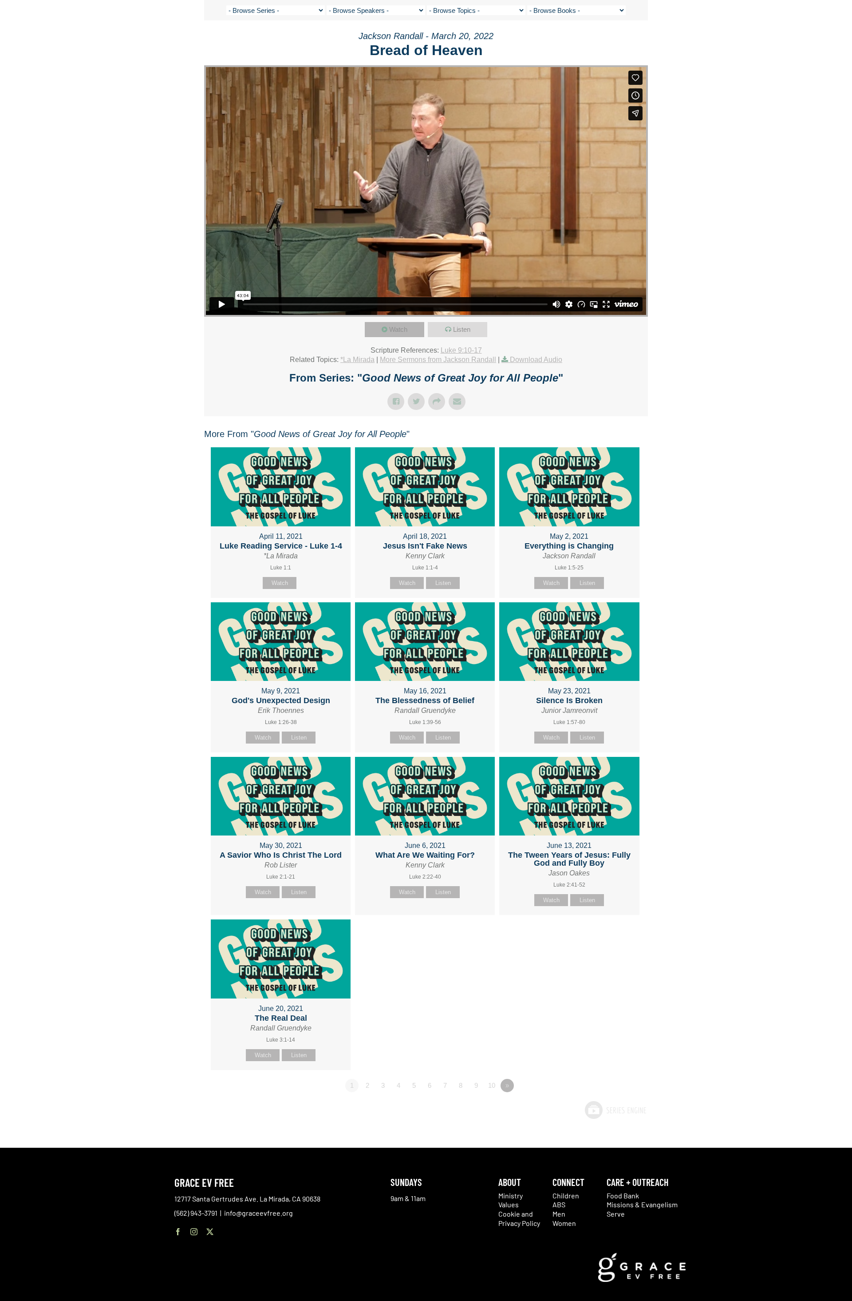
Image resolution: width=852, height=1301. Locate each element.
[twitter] (209, 1231)
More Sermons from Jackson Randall (438, 359)
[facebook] (177, 1231)
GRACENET (783, 40)
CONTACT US (746, 40)
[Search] (805, 41)
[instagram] (193, 1231)
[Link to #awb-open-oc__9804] (830, 40)
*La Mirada (357, 359)
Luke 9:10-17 (461, 350)
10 (491, 1085)
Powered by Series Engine (615, 1110)
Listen (461, 329)
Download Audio (536, 359)
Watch (398, 329)
